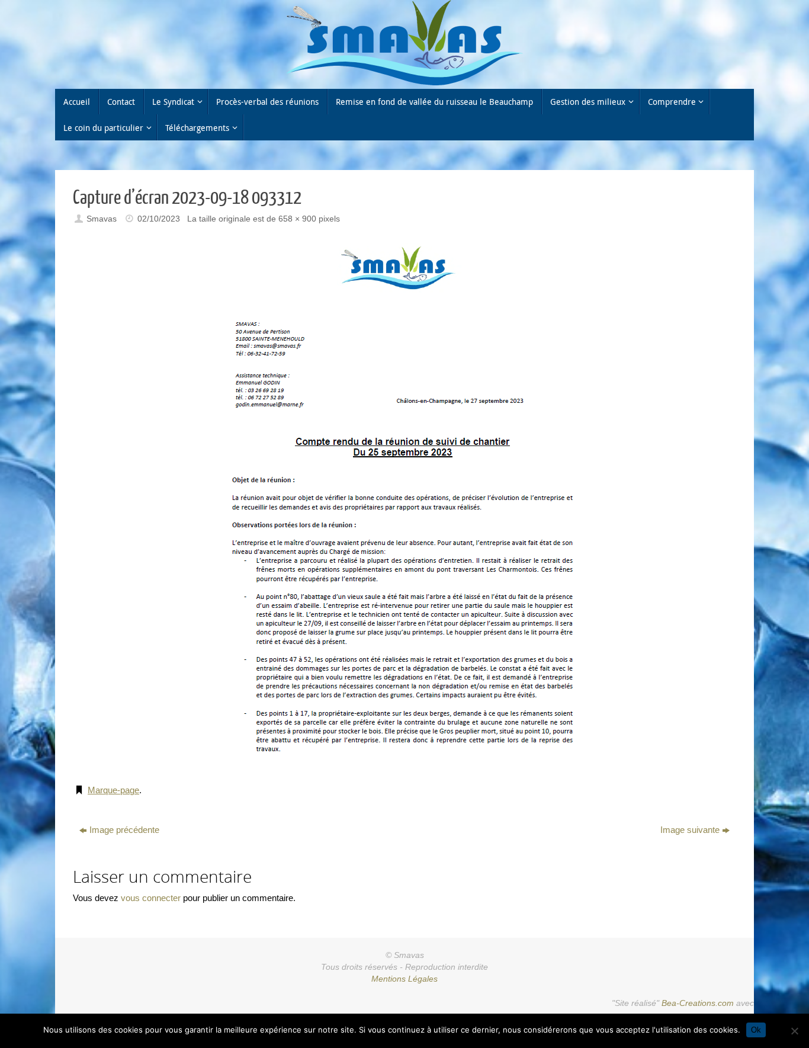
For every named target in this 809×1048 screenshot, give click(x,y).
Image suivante (690, 830)
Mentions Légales (404, 979)
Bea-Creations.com (698, 1003)
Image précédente (124, 830)
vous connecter (151, 898)
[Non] (794, 1031)
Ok (756, 1029)
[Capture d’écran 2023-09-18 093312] (404, 506)
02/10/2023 (158, 218)
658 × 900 (297, 218)
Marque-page (113, 790)
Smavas (101, 218)
